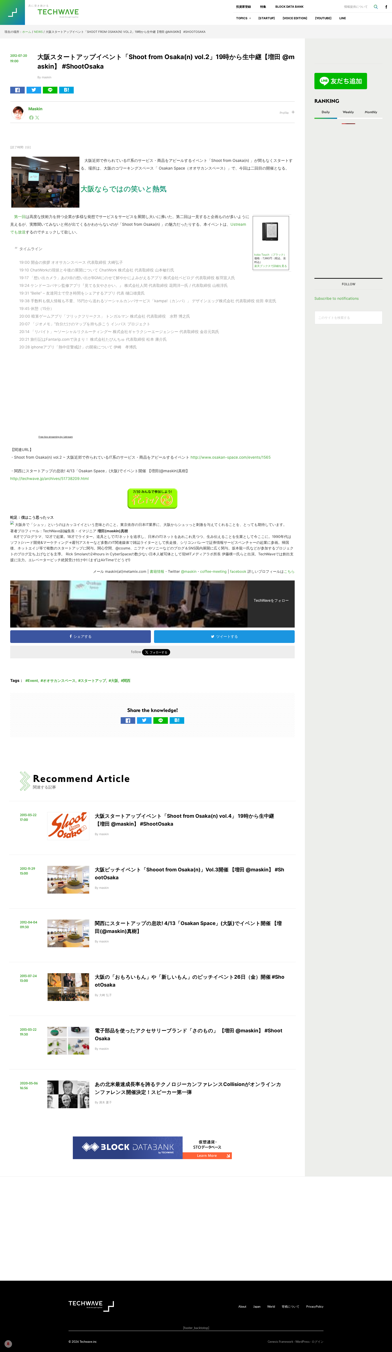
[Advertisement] (348, 201)
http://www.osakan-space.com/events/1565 (231, 457)
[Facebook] (31, 117)
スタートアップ (93, 680)
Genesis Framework (280, 1341)
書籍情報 (157, 571)
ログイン (317, 1341)
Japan (256, 1306)
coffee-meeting (213, 571)
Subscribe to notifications (336, 298)
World (271, 1306)
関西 (126, 680)
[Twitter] (37, 117)
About (242, 1306)
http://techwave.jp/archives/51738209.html (49, 478)
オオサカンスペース (59, 680)
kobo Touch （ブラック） (270, 254)
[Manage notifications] (8, 1343)
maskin (35, 108)
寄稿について (290, 1306)
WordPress (302, 1341)
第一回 (20, 216)
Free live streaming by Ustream (56, 436)
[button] (250, 19)
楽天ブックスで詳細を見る (270, 266)
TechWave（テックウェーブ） (43, 12)
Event (33, 680)
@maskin (188, 571)
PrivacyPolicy (314, 1306)
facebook (386, 6)
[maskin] (18, 110)
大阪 (114, 680)
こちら (289, 571)
